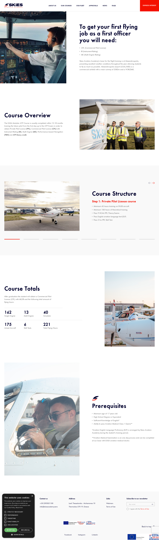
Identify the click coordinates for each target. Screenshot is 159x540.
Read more (19, 507)
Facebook (68, 535)
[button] (18, 534)
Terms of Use (110, 507)
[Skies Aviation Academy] (13, 5)
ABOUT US (52, 6)
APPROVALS (93, 6)
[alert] (18, 516)
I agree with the (139, 509)
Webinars (109, 503)
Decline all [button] (25, 530)
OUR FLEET (80, 6)
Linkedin (95, 535)
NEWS (105, 6)
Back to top (147, 526)
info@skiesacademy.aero (49, 507)
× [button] (32, 496)
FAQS (114, 6)
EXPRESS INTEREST (149, 5)
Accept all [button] (11, 530)
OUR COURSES (66, 6)
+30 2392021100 (46, 503)
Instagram (81, 535)
